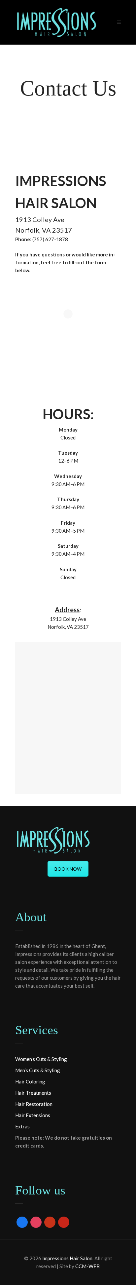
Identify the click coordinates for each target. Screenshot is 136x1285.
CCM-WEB (87, 1266)
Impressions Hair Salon (67, 1258)
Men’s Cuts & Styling (37, 1070)
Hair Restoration (33, 1104)
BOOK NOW (68, 869)
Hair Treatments (33, 1093)
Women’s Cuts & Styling (41, 1059)
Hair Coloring (30, 1081)
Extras (22, 1126)
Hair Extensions (32, 1115)
